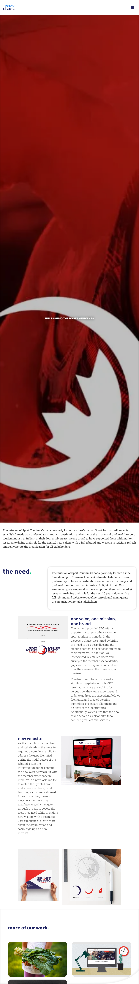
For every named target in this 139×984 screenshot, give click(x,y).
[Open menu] (132, 7)
